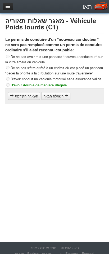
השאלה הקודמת (26, 96)
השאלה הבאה (54, 96)
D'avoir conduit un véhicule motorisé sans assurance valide (56, 78)
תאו (87, 6)
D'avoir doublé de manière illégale (39, 84)
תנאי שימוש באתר (43, 247)
